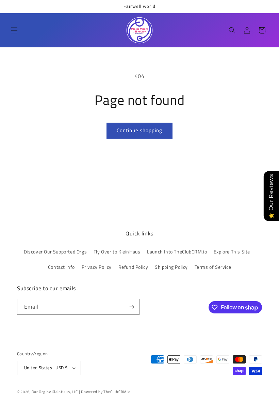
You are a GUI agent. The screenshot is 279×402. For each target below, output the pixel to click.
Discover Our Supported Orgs (55, 251)
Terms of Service (213, 266)
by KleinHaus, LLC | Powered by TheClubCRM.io (89, 392)
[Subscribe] (131, 307)
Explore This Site (232, 251)
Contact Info (61, 266)
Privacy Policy (97, 266)
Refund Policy (133, 266)
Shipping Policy (171, 266)
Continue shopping (139, 130)
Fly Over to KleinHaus (117, 251)
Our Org (39, 392)
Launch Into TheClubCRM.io (177, 251)
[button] (14, 30)
